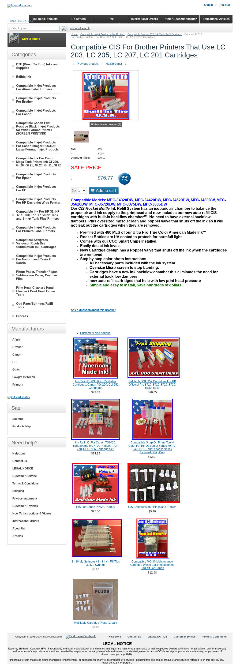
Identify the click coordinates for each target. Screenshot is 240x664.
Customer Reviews (25, 506)
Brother (17, 347)
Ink (112, 19)
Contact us (19, 461)
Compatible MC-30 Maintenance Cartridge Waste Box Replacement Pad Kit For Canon (152, 565)
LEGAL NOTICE (22, 468)
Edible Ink (23, 77)
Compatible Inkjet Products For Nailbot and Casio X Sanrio (36, 259)
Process (22, 316)
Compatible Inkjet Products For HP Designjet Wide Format (38, 200)
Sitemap (17, 418)
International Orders (25, 521)
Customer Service (24, 476)
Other (16, 369)
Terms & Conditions (25, 483)
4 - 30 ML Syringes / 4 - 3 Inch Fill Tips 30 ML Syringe (95, 563)
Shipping (18, 491)
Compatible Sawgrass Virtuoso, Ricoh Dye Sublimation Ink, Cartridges (36, 243)
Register (225, 4)
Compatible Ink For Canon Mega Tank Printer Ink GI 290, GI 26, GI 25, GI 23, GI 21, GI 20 (38, 162)
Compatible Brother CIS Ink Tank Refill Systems (155, 34)
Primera (17, 384)
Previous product (85, 63)
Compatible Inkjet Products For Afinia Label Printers (36, 87)
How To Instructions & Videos (31, 513)
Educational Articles (216, 19)
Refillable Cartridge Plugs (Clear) (95, 622)
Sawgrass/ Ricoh (23, 377)
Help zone (19, 453)
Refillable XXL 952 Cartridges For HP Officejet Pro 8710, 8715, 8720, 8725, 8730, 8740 (152, 385)
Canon (16, 354)
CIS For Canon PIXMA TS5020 (95, 507)
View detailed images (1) (107, 124)
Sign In (208, 4)
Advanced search (80, 28)
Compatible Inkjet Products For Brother (102, 34)
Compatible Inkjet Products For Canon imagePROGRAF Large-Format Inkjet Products (37, 146)
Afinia (16, 339)
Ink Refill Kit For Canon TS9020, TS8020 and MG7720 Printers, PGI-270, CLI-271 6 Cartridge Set (95, 446)
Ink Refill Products (45, 19)
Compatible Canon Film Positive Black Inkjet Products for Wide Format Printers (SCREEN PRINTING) (38, 128)
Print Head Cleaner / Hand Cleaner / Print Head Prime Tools (35, 291)
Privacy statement (24, 498)
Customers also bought (95, 333)
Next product (116, 63)
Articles (17, 536)
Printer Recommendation (180, 19)
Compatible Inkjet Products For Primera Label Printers (36, 229)
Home (74, 34)
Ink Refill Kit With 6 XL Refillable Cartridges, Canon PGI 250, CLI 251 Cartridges (96, 385)
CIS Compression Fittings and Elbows (152, 507)
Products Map (21, 426)
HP (14, 362)
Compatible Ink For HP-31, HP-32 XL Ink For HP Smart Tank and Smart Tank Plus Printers (38, 215)
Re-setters (78, 19)
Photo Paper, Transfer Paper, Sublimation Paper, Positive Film (37, 275)
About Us (18, 528)
